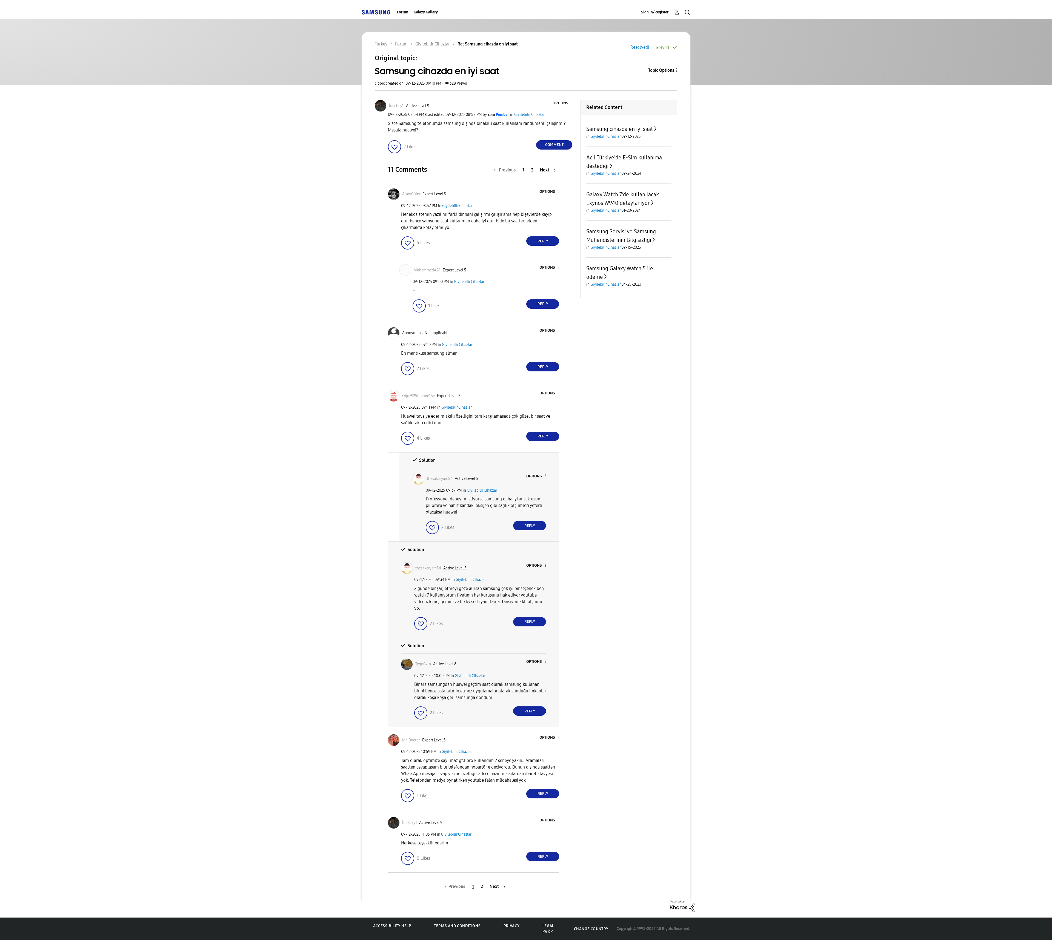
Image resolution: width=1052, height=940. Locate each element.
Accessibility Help (392, 926)
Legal (548, 926)
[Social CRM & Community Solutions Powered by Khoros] (682, 906)
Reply (543, 241)
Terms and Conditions (457, 926)
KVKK (547, 932)
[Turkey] (376, 12)
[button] (563, 103)
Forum (402, 12)
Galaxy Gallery (426, 12)
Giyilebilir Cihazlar (529, 114)
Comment (554, 144)
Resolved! (639, 47)
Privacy (511, 926)
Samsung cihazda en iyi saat (619, 129)
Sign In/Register (655, 12)
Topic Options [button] (661, 70)
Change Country (591, 929)
